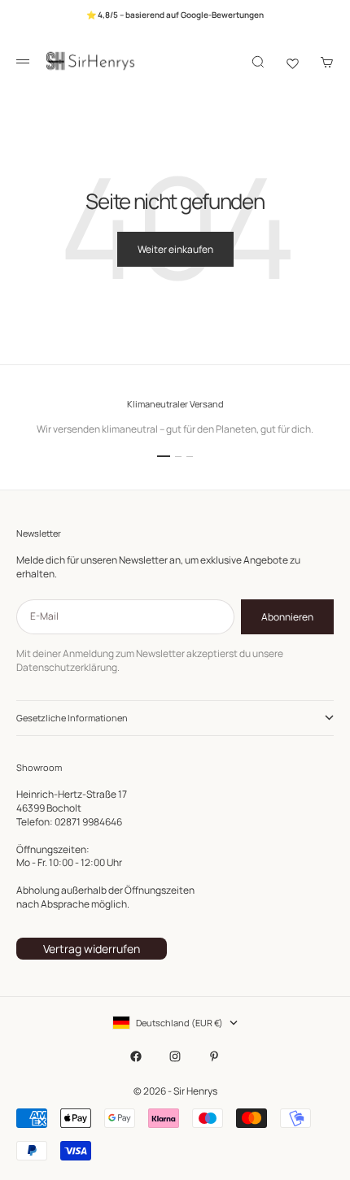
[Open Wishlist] (293, 62)
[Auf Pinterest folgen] (214, 1056)
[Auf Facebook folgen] (135, 1056)
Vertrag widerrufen (91, 948)
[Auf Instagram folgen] (175, 1056)
